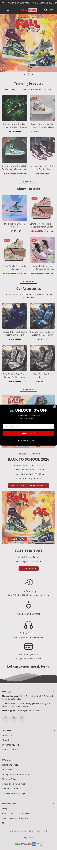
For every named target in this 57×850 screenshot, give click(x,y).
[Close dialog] (54, 406)
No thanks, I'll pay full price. (28, 441)
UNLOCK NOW (28, 433)
